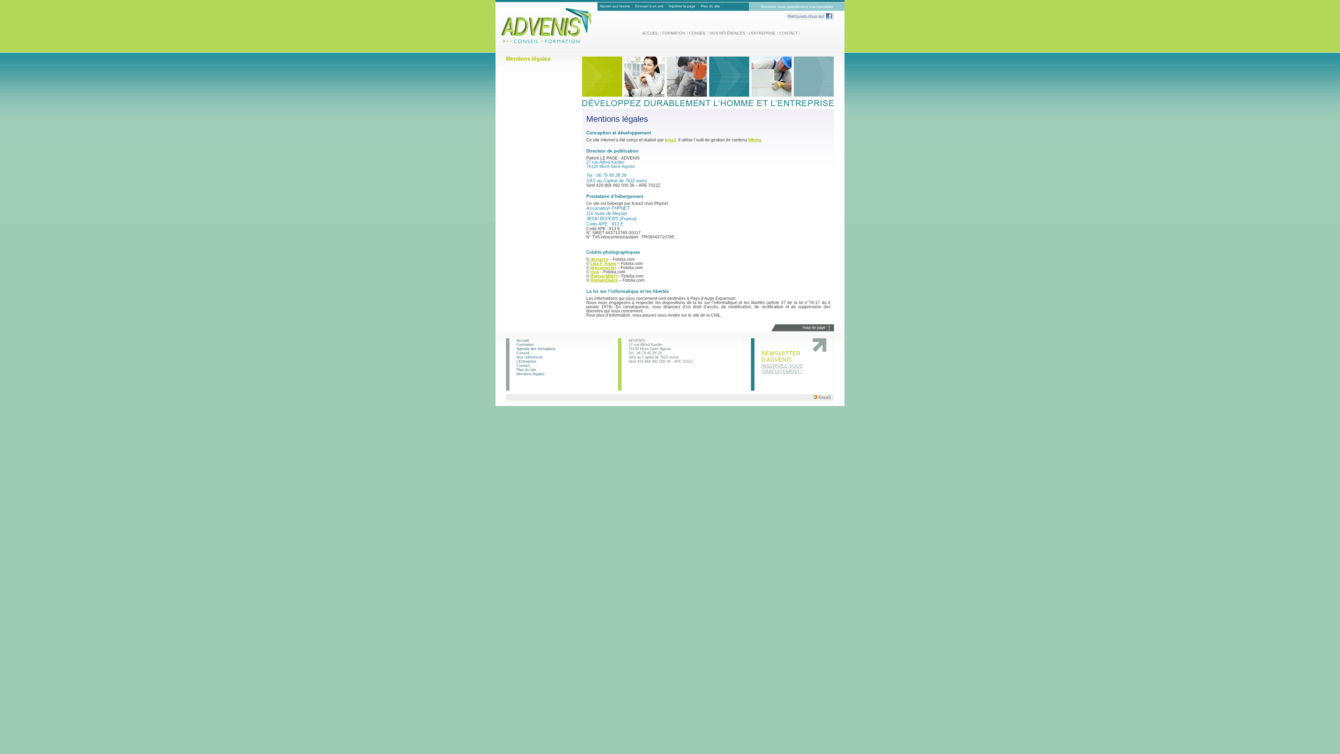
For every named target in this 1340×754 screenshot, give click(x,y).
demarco (599, 259)
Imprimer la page (682, 6)
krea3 (670, 140)
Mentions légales (530, 374)
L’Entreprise (762, 33)
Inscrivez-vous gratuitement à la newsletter (797, 7)
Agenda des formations (536, 349)
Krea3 (824, 397)
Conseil (697, 33)
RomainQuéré (604, 280)
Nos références (727, 33)
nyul (594, 272)
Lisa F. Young (603, 263)
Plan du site (710, 6)
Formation (673, 33)
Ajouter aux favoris (615, 6)
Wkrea (754, 140)
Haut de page (814, 327)
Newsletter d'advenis (782, 362)
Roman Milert (603, 276)
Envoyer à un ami (649, 6)
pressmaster (603, 268)
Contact (788, 33)
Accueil (650, 33)
